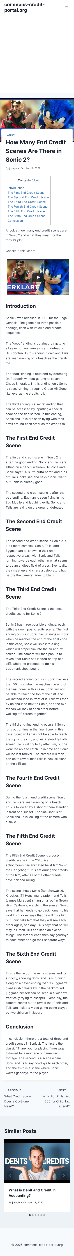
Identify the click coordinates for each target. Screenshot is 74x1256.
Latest (10, 135)
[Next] (64, 1175)
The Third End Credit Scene (27, 202)
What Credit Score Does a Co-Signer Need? (17, 1098)
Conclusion (15, 220)
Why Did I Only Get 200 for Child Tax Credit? (56, 1098)
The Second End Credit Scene (28, 197)
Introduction (16, 188)
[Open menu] (66, 7)
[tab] (30, 1215)
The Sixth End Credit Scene (26, 216)
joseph (13, 168)
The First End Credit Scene (26, 192)
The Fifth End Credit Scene (26, 211)
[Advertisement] (37, 53)
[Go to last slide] (10, 1175)
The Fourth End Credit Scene (27, 206)
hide (35, 180)
